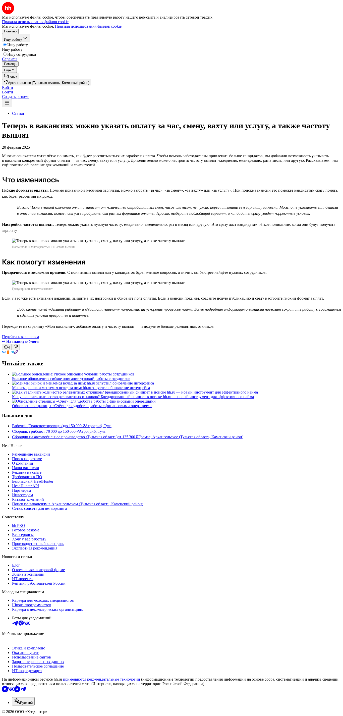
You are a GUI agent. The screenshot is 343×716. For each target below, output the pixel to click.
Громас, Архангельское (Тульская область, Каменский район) (190, 437)
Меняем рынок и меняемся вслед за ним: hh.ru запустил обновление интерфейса (81, 387)
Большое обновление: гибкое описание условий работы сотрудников (71, 378)
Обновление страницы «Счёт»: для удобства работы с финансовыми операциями (82, 406)
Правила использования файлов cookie (88, 26)
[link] (10, 76)
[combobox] (23, 701)
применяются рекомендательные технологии (101, 679)
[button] (7, 87)
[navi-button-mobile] (7, 103)
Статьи (18, 113)
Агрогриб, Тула (98, 426)
